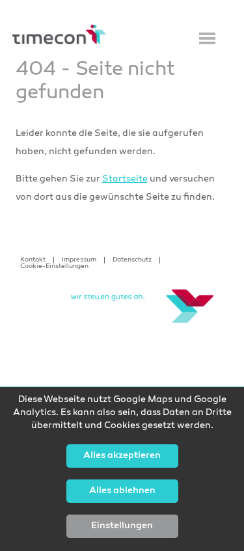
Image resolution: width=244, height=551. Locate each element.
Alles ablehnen (122, 491)
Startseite (125, 179)
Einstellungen (122, 526)
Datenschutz (132, 260)
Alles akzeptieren (122, 456)
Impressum (79, 260)
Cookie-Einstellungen (54, 266)
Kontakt (33, 260)
